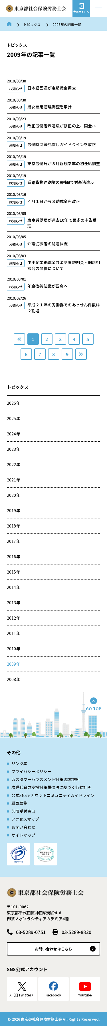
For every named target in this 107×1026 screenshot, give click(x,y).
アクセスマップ (25, 819)
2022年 (13, 464)
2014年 (13, 587)
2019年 (13, 510)
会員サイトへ (81, 12)
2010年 (13, 648)
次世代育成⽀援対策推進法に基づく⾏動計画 (51, 787)
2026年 (13, 403)
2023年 (13, 449)
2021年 (13, 480)
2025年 (13, 418)
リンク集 (19, 763)
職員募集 (19, 803)
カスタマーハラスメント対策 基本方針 (45, 779)
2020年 (13, 495)
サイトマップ (23, 835)
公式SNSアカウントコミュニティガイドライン (52, 795)
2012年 (13, 618)
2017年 (13, 541)
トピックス (32, 24)
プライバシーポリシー (31, 771)
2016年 (13, 556)
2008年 (13, 679)
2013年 (13, 602)
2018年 (13, 526)
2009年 (13, 664)
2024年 (13, 434)
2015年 (13, 572)
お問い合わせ (23, 827)
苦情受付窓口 (23, 811)
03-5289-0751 (31, 932)
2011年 (13, 633)
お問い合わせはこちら (53, 949)
